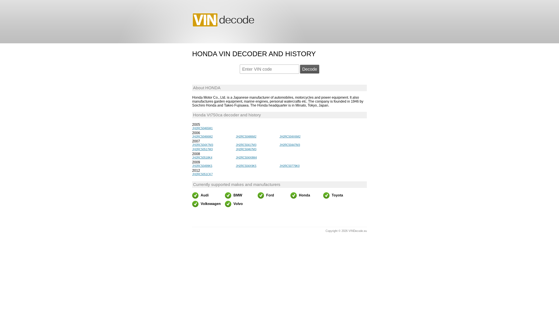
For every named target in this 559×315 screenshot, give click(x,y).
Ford (270, 195)
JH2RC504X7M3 (202, 145)
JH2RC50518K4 (202, 157)
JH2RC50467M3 (246, 149)
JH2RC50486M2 (246, 136)
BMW (237, 195)
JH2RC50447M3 (290, 145)
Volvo (238, 204)
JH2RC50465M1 (202, 128)
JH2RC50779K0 (290, 166)
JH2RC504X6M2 (290, 136)
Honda (304, 195)
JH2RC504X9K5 (246, 166)
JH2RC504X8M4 (246, 157)
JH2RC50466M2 (202, 136)
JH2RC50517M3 (202, 149)
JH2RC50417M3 (246, 145)
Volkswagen (211, 204)
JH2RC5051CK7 (202, 174)
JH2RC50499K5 (202, 166)
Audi (205, 195)
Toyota (337, 195)
